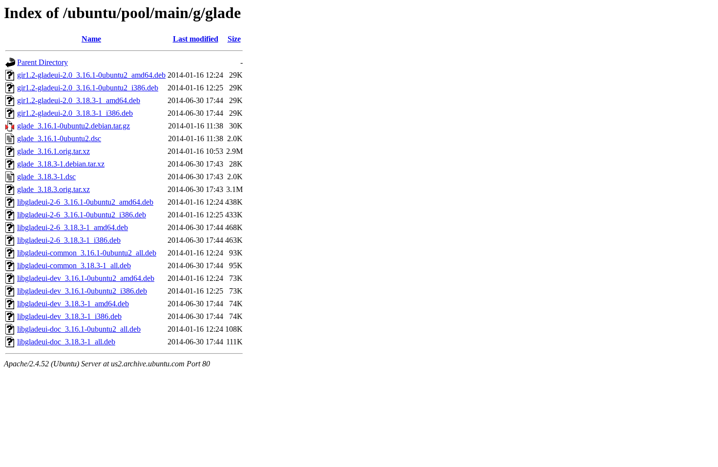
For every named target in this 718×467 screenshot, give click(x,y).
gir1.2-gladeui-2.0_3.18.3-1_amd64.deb (78, 100)
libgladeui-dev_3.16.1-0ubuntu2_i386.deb (82, 291)
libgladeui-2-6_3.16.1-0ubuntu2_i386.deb (81, 215)
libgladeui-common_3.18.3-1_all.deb (74, 265)
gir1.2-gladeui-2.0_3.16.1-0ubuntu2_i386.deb (87, 88)
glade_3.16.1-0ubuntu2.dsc (59, 138)
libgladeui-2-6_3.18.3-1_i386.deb (69, 240)
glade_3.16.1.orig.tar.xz (53, 151)
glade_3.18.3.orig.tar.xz (53, 189)
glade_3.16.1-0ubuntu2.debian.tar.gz (73, 126)
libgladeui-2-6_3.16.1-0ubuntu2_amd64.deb (85, 202)
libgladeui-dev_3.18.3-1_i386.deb (69, 316)
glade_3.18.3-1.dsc (46, 176)
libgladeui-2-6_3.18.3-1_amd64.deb (72, 227)
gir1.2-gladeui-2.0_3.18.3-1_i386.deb (75, 113)
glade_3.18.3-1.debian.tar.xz (61, 164)
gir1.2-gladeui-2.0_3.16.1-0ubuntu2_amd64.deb (91, 75)
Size (234, 39)
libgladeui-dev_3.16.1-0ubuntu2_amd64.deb (85, 278)
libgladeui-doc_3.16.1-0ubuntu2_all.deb (79, 329)
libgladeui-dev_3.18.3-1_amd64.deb (73, 303)
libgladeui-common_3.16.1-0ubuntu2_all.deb (86, 253)
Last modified (195, 39)
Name (91, 39)
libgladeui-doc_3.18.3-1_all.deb (66, 342)
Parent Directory (42, 62)
